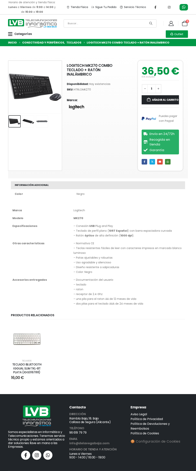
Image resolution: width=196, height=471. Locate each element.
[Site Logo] (32, 23)
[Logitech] (76, 107)
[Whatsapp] (47, 455)
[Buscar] (150, 23)
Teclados (27, 360)
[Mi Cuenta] (171, 23)
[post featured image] (27, 340)
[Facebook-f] (25, 455)
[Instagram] (169, 7)
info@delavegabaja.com (89, 443)
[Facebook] (155, 7)
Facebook (144, 162)
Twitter (152, 162)
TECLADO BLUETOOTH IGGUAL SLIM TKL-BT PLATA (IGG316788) (27, 368)
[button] (9, 87)
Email (160, 162)
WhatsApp (168, 162)
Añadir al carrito (165, 100)
